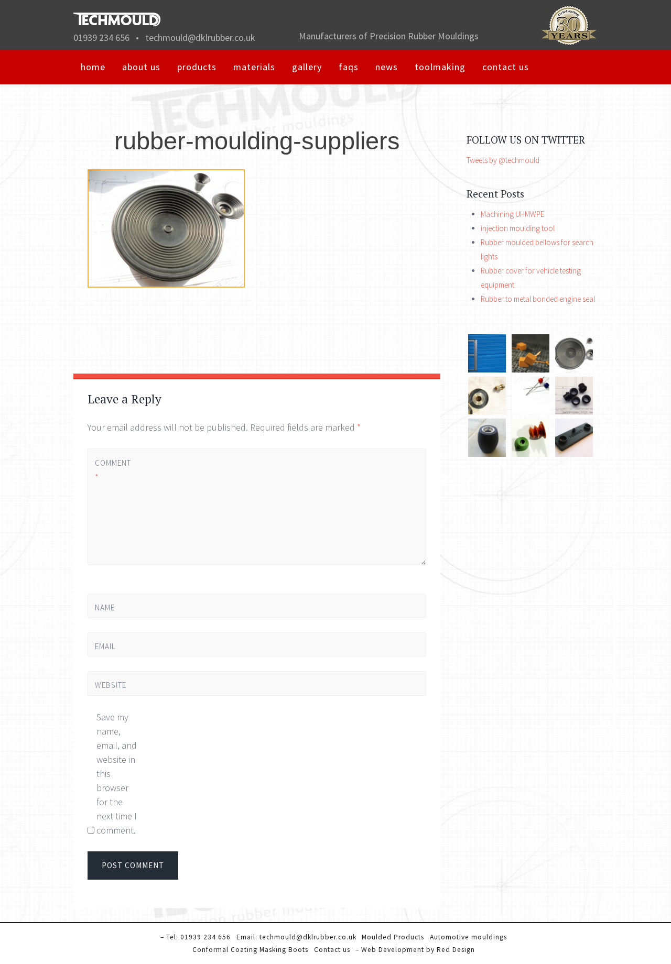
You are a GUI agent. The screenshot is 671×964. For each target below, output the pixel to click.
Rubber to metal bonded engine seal (538, 299)
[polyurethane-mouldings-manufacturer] (531, 412)
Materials (254, 67)
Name (105, 607)
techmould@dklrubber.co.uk (200, 37)
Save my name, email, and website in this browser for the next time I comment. (116, 773)
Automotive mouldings (468, 937)
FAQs (349, 67)
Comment (112, 470)
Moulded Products (393, 937)
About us (141, 67)
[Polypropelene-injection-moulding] (487, 454)
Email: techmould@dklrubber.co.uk (296, 937)
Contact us (505, 67)
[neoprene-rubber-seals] (574, 412)
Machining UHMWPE (512, 214)
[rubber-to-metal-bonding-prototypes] (487, 412)
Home (93, 67)
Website (110, 685)
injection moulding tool (518, 228)
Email (105, 646)
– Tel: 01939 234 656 (195, 937)
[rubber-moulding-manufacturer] (574, 370)
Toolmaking (440, 67)
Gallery (307, 67)
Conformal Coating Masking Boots (250, 949)
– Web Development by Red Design (415, 949)
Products (197, 67)
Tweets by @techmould (503, 160)
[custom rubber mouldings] (531, 370)
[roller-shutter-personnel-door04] (487, 370)
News (386, 67)
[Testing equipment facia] (574, 454)
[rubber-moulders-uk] (531, 454)
